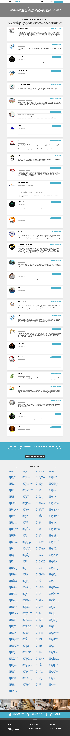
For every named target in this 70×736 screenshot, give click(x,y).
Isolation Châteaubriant (12, 653)
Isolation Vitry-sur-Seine (53, 680)
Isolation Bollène (11, 566)
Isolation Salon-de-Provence (53, 554)
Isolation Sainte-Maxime (53, 510)
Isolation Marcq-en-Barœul (40, 508)
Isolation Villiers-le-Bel (52, 670)
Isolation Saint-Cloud (52, 497)
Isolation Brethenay (12, 586)
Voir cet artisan (58, 155)
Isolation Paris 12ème (39, 626)
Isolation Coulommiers (25, 491)
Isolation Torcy (51, 611)
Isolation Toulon (51, 613)
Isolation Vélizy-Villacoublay (53, 638)
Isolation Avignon (11, 524)
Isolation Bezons (11, 555)
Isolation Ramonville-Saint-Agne (41, 680)
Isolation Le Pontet (25, 664)
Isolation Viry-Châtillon (52, 676)
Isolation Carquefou (12, 621)
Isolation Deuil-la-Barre (25, 505)
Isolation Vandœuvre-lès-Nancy (54, 632)
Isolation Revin (38, 686)
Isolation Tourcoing (52, 615)
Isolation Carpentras (12, 620)
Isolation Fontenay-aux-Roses (27, 548)
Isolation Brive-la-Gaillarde (13, 594)
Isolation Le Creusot (25, 650)
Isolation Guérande (25, 580)
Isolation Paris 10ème (39, 624)
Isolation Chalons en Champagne (14, 638)
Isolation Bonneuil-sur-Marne (13, 569)
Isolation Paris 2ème (39, 638)
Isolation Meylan (38, 529)
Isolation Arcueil (11, 501)
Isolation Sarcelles (52, 560)
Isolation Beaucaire (12, 540)
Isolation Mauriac (38, 518)
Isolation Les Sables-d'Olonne (27, 680)
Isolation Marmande (39, 510)
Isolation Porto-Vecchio (39, 672)
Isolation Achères (11, 472)
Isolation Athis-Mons (12, 510)
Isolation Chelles (11, 672)
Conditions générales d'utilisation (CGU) (13, 729)
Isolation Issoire (24, 598)
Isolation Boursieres (12, 582)
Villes (43, 1)
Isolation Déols (24, 504)
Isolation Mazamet (39, 521)
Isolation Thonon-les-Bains (53, 608)
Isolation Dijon (24, 510)
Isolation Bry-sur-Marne (12, 600)
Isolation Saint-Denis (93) (53, 502)
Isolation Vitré (51, 677)
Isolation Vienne (51, 650)
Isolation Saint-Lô (52, 533)
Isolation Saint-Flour (52, 516)
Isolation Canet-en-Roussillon (13, 613)
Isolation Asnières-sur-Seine (13, 509)
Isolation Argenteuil (12, 504)
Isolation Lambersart (25, 632)
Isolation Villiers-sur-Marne (53, 671)
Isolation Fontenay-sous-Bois (27, 550)
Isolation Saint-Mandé (52, 536)
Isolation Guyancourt (25, 585)
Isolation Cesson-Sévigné (13, 633)
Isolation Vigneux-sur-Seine (53, 652)
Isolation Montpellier (39, 567)
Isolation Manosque (39, 504)
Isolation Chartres (12, 652)
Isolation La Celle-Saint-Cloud (27, 611)
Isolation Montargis (39, 542)
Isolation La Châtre (25, 613)
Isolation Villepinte (52, 666)
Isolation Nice (38, 592)
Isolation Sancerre (52, 556)
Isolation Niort (38, 594)
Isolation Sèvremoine (52, 582)
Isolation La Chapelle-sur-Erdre (27, 612)
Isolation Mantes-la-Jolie (40, 505)
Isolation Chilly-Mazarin (12, 678)
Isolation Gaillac (24, 561)
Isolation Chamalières (12, 640)
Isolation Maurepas (39, 517)
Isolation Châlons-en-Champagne (14, 639)
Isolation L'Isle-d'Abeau (39, 476)
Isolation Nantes (38, 581)
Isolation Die (24, 507)
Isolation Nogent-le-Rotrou (40, 595)
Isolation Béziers (11, 554)
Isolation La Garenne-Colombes (27, 620)
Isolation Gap (24, 562)
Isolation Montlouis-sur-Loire (40, 562)
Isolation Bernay (11, 550)
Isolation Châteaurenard (12, 660)
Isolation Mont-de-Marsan (40, 549)
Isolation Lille (24, 689)
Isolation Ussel (51, 625)
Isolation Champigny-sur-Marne (14, 645)
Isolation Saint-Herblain (53, 523)
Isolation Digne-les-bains (26, 509)
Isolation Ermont (25, 531)
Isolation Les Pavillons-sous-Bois (27, 679)
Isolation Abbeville (12, 471)
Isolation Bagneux (11, 529)
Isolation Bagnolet (12, 530)
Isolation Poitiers (38, 664)
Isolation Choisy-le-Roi (12, 680)
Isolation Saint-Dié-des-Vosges (54, 503)
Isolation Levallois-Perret (26, 684)
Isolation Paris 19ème (39, 634)
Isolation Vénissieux (52, 640)
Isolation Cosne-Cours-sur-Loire (27, 489)
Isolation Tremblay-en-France (54, 621)
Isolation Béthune (11, 553)
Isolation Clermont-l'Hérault (13, 689)
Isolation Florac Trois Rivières (27, 543)
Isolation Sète (51, 580)
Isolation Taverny (52, 602)
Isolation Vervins (51, 646)
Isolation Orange (38, 607)
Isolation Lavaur (24, 641)
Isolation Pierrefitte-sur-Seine (40, 654)
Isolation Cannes (11, 614)
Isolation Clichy (11, 690)
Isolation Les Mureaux (25, 678)
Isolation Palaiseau (39, 619)
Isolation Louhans (38, 489)
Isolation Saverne (52, 568)
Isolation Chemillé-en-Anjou (13, 673)
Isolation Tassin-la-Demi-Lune (54, 601)
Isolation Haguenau (25, 586)
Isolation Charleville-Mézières (13, 650)
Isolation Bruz (11, 599)
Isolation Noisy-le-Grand (39, 600)
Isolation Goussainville (25, 574)
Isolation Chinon (11, 679)
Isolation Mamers (38, 502)
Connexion (51, 1)
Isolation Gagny (24, 560)
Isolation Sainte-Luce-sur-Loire (54, 509)
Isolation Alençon (11, 482)
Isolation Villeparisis (52, 665)
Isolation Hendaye (25, 587)
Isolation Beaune (11, 541)
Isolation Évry (24, 536)
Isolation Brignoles (12, 592)
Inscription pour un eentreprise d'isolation (35, 456)
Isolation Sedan (51, 574)
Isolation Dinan (24, 511)
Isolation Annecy (11, 492)
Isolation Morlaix (38, 572)
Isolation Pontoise (39, 670)
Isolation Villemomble (52, 658)
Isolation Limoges (38, 472)
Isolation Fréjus (24, 557)
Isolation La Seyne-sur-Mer (26, 625)
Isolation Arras (11, 508)
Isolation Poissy (38, 663)
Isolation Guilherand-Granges (26, 582)
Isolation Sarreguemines (53, 563)
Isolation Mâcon (38, 497)
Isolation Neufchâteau (39, 586)
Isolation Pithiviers (39, 657)
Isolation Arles (11, 505)
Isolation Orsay (38, 612)
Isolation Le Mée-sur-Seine (26, 657)
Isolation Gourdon (25, 573)
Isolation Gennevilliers (25, 566)
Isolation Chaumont (12, 670)
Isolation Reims (38, 683)
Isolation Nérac (38, 585)
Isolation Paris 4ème (39, 640)
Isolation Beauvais (12, 543)
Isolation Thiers (51, 606)
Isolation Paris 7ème (39, 644)
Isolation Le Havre (25, 653)
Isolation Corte (24, 488)
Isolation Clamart (11, 684)
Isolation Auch (11, 516)
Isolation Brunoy (11, 598)
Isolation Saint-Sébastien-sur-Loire (54, 550)
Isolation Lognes (38, 482)
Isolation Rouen (51, 488)
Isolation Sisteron (52, 586)
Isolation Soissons (52, 588)
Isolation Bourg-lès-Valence (13, 580)
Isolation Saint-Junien (52, 530)
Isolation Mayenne (38, 520)
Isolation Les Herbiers (25, 676)
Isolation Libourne (25, 686)
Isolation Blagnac (11, 559)
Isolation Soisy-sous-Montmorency (54, 589)
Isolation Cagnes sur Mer (13, 606)
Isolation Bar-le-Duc (12, 534)
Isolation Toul (51, 612)
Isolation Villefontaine (52, 653)
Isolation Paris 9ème (39, 646)
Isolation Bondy (11, 567)
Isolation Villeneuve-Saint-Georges (54, 663)
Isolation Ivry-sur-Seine (26, 602)
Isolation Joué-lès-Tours (26, 607)
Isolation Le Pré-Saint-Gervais (27, 665)
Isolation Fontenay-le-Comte (26, 549)
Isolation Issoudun (25, 599)
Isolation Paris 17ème (39, 632)
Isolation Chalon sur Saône (13, 637)
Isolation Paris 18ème (39, 633)
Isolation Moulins (38, 575)
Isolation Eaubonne (25, 521)
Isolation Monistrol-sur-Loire (40, 540)
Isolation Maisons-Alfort (40, 498)
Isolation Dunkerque (25, 520)
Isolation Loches (38, 479)
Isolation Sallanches (52, 553)
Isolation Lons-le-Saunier (40, 485)
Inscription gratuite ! (58, 1)
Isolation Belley (11, 547)
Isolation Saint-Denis (52, 501)
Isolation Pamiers (38, 620)
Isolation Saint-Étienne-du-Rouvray (54, 514)
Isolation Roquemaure (52, 484)
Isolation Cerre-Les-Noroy (13, 632)
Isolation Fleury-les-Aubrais (26, 542)
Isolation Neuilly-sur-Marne (40, 588)
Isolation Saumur (52, 567)
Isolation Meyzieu (38, 530)
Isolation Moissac (38, 536)
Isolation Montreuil (39, 568)
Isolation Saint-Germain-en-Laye (54, 520)
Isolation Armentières (12, 507)
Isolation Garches (25, 563)
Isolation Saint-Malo (52, 535)
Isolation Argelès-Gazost (13, 502)
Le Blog (46, 1)
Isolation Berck (11, 548)
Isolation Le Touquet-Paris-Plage (27, 670)
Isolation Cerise (11, 631)
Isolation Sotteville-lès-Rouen (54, 593)
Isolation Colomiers (25, 476)
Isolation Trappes (52, 620)
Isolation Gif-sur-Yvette (26, 569)
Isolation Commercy (25, 478)
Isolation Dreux (24, 518)
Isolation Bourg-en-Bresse (13, 576)
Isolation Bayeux (11, 537)
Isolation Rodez (51, 478)
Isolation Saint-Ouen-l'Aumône (54, 543)
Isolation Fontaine (25, 546)
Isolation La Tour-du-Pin (26, 627)
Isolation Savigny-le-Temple (53, 569)
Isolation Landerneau (25, 633)
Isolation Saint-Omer (52, 542)
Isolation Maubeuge (39, 515)
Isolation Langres (25, 637)
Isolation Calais (11, 608)
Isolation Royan (51, 489)
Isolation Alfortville (12, 484)
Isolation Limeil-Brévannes (40, 471)
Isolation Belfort (11, 544)
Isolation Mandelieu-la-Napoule (40, 503)
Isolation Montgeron (39, 556)
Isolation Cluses (24, 471)
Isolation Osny (38, 614)
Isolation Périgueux (39, 650)
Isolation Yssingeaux (52, 686)
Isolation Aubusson (12, 515)
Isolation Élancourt (25, 523)
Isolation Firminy (24, 540)
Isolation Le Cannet (25, 647)
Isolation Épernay (25, 527)
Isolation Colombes (25, 475)
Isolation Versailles (52, 644)
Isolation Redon (38, 682)
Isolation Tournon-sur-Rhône (53, 618)
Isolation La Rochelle (25, 624)
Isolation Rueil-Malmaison (53, 490)
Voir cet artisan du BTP (56, 44)
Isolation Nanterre (38, 580)
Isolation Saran (51, 559)
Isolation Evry (24, 535)
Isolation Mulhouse (39, 576)
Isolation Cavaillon (12, 627)
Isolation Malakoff (39, 501)
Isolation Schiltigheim (52, 573)
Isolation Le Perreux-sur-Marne (27, 659)
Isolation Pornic (38, 671)
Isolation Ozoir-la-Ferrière (40, 618)
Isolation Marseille (38, 511)
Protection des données (11, 730)
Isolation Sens (51, 579)
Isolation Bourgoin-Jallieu (13, 581)
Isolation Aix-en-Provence (13, 475)
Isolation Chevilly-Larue (12, 677)
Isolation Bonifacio (12, 568)
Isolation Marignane (39, 509)
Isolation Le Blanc (25, 644)
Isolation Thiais (51, 605)
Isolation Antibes (11, 496)
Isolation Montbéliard (39, 546)
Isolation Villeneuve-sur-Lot (53, 664)
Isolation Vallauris (52, 631)
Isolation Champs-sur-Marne (13, 646)
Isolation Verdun (51, 641)
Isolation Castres (11, 626)
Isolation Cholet (11, 682)
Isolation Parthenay (39, 647)
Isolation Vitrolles (52, 678)
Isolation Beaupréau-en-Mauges (14, 542)
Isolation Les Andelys (25, 673)
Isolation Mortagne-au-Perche (40, 574)
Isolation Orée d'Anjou (39, 608)
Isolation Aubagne (12, 511)
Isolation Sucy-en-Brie (52, 598)
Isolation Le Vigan (25, 671)
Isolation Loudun (38, 488)
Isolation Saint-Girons (52, 521)
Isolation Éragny (24, 530)
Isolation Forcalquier (25, 553)
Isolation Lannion (25, 638)
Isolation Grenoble (25, 579)
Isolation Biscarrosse (12, 557)
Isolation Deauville (25, 502)
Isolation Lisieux (38, 475)
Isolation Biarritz (11, 556)
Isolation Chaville (11, 671)
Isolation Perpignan (39, 652)
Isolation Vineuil (51, 673)
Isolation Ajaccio (11, 477)
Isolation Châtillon (12, 666)
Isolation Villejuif (51, 657)
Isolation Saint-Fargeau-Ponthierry (54, 515)
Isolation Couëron (25, 490)
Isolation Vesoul (51, 647)
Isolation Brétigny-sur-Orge (13, 587)
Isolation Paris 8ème (39, 645)
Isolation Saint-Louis (52, 534)
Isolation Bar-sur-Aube (12, 535)
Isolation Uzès (51, 626)
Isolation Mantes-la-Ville (39, 507)
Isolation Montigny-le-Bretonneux (41, 557)
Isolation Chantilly (11, 647)
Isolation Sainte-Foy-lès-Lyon (54, 505)
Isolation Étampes (25, 533)
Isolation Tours (51, 619)
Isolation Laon (24, 639)
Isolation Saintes (52, 511)
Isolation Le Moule (25, 658)
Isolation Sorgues (52, 592)
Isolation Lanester (25, 634)
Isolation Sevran (51, 581)
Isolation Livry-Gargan (39, 478)
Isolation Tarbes (51, 600)
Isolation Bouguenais (12, 573)
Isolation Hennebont (25, 589)
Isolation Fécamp (25, 537)
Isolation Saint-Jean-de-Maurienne (54, 528)
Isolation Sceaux (51, 572)
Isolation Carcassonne (12, 618)
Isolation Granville (25, 575)
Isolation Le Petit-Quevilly (26, 660)
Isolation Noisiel (38, 599)
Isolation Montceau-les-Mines (40, 548)
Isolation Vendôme (52, 639)
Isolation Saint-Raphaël (53, 549)
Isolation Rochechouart (53, 476)
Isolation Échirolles (25, 522)
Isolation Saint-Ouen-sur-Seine (54, 544)
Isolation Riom (51, 471)
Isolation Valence (52, 627)
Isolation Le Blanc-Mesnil (26, 645)
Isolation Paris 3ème (39, 639)
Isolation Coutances (25, 495)
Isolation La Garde (25, 619)
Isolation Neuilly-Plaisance (40, 587)
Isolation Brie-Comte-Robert (13, 589)
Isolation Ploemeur (39, 660)
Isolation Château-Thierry (13, 663)
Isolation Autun (11, 520)
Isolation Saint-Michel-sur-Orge (54, 540)
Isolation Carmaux (12, 619)
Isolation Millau (38, 531)
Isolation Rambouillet (39, 679)
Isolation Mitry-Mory (39, 535)
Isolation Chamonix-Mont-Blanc (14, 644)
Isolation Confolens (25, 484)
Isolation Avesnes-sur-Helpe (13, 523)
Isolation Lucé (38, 492)
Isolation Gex (24, 568)
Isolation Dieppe (24, 508)
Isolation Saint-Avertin (52, 492)
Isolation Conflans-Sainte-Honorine (28, 483)
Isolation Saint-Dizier (52, 504)
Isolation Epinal (24, 528)
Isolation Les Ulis (25, 682)
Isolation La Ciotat (25, 614)
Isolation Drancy (24, 516)
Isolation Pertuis (38, 653)
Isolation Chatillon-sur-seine (13, 667)
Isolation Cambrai (11, 612)
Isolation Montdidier (39, 550)
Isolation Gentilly (25, 567)
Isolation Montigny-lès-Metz (40, 560)
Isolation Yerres (51, 685)
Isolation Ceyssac (11, 634)
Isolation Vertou (51, 645)
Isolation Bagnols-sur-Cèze (13, 531)
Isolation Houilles (25, 592)
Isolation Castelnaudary (12, 624)
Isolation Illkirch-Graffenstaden (27, 595)
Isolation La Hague (25, 621)
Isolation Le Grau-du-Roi (26, 652)
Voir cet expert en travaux (56, 28)
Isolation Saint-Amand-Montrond (54, 491)
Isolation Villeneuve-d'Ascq (53, 660)
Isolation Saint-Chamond (53, 495)
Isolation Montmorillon (39, 566)
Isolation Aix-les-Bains (12, 476)
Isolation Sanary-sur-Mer (53, 555)
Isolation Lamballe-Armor (26, 631)
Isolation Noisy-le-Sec (39, 601)
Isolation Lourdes (38, 490)
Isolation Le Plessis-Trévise (26, 663)
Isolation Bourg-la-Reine (12, 579)
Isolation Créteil (24, 497)
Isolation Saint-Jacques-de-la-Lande (55, 524)
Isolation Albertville (12, 479)
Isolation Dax (24, 501)
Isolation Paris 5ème (39, 641)
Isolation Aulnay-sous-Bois (13, 517)
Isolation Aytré (11, 527)
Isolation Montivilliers (39, 561)
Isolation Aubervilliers (12, 514)
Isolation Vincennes (52, 672)
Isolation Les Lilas (25, 677)
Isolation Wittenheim (52, 684)
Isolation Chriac (11, 683)
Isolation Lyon (38, 496)
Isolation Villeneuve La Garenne (54, 659)
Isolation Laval (24, 640)
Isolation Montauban (39, 543)
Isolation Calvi (11, 611)
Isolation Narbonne (39, 582)
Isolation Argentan (12, 503)
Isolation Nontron (38, 602)
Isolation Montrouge (39, 569)
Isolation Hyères (24, 593)
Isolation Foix (24, 544)
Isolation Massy (38, 514)
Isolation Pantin (38, 621)
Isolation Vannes (52, 633)
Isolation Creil (24, 496)
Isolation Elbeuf (24, 524)
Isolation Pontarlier (39, 665)
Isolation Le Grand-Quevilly (26, 651)
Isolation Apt (11, 498)
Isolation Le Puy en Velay (26, 666)
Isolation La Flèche (25, 618)
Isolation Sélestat (52, 576)
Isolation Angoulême (12, 491)
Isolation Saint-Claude (52, 496)
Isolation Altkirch (11, 485)
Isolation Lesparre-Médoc (26, 683)
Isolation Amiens (11, 488)
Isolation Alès (11, 483)
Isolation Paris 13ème (39, 627)
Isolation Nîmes (38, 593)
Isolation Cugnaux (25, 498)
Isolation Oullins (38, 615)
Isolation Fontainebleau (26, 547)
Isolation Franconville (25, 556)
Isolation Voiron (51, 682)
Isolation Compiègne (25, 479)
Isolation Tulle (51, 624)
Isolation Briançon (12, 588)
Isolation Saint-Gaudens (53, 517)
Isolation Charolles (12, 651)
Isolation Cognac (25, 472)
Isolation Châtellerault (12, 664)
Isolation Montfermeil (39, 555)
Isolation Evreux (24, 534)
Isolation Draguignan (25, 515)
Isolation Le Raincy (25, 667)
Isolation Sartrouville (52, 566)
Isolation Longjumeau (39, 483)
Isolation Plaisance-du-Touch (40, 658)
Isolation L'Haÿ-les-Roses (26, 685)
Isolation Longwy (38, 484)
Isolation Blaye (11, 560)
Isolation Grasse (24, 576)
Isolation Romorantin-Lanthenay (54, 483)
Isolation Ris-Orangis (52, 472)
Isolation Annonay (12, 495)
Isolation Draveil (24, 517)
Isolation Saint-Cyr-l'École (53, 498)
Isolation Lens (24, 672)
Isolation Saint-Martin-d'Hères (54, 537)
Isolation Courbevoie (25, 492)
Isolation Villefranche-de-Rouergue (54, 654)
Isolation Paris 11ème (39, 625)
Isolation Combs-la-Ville (26, 477)
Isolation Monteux (38, 554)
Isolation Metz (38, 527)
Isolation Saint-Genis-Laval (53, 518)
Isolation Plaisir (38, 659)
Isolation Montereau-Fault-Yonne (41, 553)
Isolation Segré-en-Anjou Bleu (54, 575)
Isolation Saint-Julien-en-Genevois (54, 529)
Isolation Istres (24, 601)
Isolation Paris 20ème (39, 637)
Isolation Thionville (52, 607)
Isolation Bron (11, 595)
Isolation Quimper (38, 678)
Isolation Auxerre (11, 521)
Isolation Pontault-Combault (40, 666)
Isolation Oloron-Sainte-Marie (40, 606)
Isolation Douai (24, 514)
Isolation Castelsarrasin (12, 625)
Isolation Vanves (51, 634)
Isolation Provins (38, 676)
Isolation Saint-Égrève (52, 508)
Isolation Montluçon (39, 563)
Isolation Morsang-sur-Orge (40, 573)
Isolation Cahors (11, 607)
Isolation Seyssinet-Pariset (53, 585)
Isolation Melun (38, 523)
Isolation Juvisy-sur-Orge (26, 608)
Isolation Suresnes (52, 599)
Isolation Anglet (11, 490)
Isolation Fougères (25, 555)
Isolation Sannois (52, 557)
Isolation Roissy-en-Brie (53, 479)
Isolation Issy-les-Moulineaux (27, 600)
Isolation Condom (25, 482)
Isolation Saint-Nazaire (52, 541)
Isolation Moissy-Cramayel (40, 537)
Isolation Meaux (38, 522)
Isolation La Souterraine (26, 626)
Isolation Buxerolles (12, 602)
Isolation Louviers (38, 491)
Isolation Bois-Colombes (13, 563)
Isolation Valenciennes (52, 628)
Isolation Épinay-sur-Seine (26, 529)
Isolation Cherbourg (12, 676)
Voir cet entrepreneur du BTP (55, 98)
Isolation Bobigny (11, 562)
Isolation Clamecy (11, 685)
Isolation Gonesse (25, 572)
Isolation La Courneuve (26, 615)
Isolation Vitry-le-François (53, 679)
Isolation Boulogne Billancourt (13, 574)
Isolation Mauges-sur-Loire (40, 516)
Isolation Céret (11, 628)
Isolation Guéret (24, 581)
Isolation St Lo (51, 594)
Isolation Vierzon (52, 651)
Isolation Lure (38, 495)
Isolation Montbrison (39, 547)
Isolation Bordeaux (12, 572)
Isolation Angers (11, 489)
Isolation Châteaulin (12, 659)
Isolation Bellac (11, 546)
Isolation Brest (11, 585)
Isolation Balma (11, 533)
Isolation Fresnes (25, 559)
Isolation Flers (24, 541)
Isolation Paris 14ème (39, 628)
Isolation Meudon (38, 528)
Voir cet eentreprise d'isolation (55, 84)
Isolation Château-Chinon (13, 654)
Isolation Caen (11, 605)
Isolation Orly (38, 611)
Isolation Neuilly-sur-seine (40, 589)
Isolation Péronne (38, 651)
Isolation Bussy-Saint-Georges (14, 601)
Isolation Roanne (52, 475)
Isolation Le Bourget (25, 646)
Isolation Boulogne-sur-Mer (13, 575)
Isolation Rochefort (52, 477)
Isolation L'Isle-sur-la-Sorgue (40, 477)
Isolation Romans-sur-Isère (53, 482)
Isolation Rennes (38, 684)
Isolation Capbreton (12, 615)
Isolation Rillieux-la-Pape (39, 689)
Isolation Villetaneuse (52, 667)
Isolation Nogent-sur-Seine (40, 598)
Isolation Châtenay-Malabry (13, 665)
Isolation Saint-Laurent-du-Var (54, 531)
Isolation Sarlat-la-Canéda (53, 561)
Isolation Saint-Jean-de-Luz (53, 527)
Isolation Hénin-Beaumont (26, 588)
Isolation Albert (11, 478)
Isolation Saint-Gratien (52, 522)
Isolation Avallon (11, 522)
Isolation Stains (51, 595)
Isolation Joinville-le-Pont (26, 605)
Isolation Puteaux (38, 677)
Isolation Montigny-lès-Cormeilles (41, 559)
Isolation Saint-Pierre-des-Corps (54, 546)
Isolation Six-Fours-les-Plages (54, 587)
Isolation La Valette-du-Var (26, 628)
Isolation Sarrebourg (52, 562)
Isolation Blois (11, 561)
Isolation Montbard (39, 544)
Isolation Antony (11, 497)
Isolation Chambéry (12, 641)
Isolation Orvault (38, 613)
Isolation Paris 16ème (39, 631)
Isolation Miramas (38, 533)
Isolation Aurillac (11, 518)
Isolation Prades (38, 673)
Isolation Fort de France (26, 554)
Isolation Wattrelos (52, 683)
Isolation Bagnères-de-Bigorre (13, 528)
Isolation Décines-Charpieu (26, 503)
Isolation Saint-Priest (52, 547)
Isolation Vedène (52, 637)
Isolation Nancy (38, 579)
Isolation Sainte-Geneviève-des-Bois (55, 507)
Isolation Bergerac (12, 549)
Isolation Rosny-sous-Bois (53, 485)
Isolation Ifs (24, 594)
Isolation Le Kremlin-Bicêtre (26, 654)
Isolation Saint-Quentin (52, 548)
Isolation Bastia (11, 536)
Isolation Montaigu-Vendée (40, 541)
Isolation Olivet (38, 605)
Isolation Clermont (12, 686)
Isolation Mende (38, 524)
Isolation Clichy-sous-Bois (13, 691)
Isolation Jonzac (25, 606)
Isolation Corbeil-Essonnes (26, 485)
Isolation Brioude (11, 593)
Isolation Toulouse (52, 614)
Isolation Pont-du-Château (40, 667)
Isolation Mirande (38, 534)
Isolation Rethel (38, 685)
